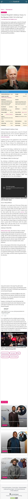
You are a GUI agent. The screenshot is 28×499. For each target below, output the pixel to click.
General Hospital (5, 137)
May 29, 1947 (24, 112)
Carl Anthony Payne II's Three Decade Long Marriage (13, 475)
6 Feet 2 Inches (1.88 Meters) (6, 97)
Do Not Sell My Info (14, 490)
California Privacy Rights (9, 489)
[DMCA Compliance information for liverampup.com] (14, 498)
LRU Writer (4, 19)
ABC (19, 353)
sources (22, 212)
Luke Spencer (13, 353)
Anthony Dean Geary (5, 230)
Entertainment (9, 9)
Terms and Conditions (6, 487)
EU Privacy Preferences (20, 489)
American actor (5, 353)
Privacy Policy (15, 487)
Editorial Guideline (22, 487)
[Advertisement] (14, 50)
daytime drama (5, 356)
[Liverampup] (14, 1)
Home (2, 9)
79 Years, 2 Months (9, 114)
